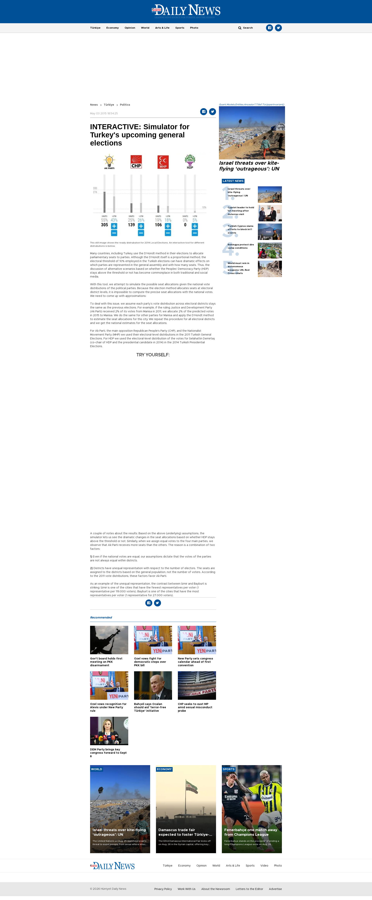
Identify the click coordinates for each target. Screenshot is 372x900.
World (145, 28)
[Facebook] (269, 27)
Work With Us (186, 889)
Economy (112, 28)
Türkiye (95, 28)
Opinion (130, 28)
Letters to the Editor (249, 889)
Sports (179, 28)
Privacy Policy (163, 889)
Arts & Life (162, 28)
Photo (194, 28)
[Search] (239, 27)
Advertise (275, 889)
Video (264, 865)
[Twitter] (278, 27)
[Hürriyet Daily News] (186, 11)
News (94, 105)
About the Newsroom (215, 889)
